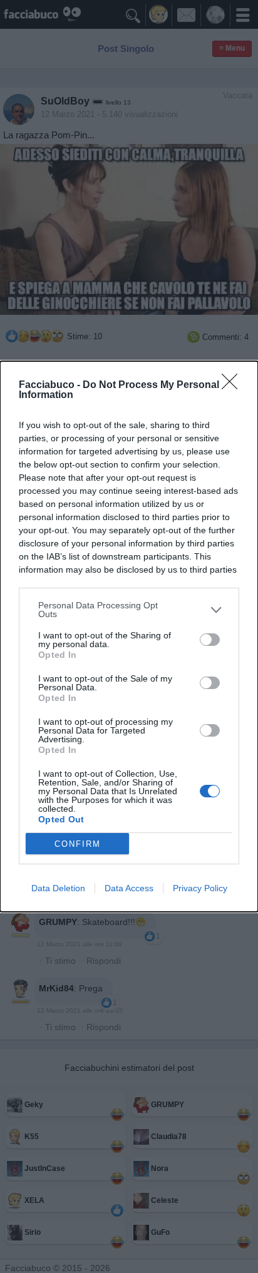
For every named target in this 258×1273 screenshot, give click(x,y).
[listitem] (129, 609)
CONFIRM (77, 844)
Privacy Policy (200, 888)
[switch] (210, 639)
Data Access (129, 888)
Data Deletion (58, 888)
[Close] (233, 385)
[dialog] (129, 636)
